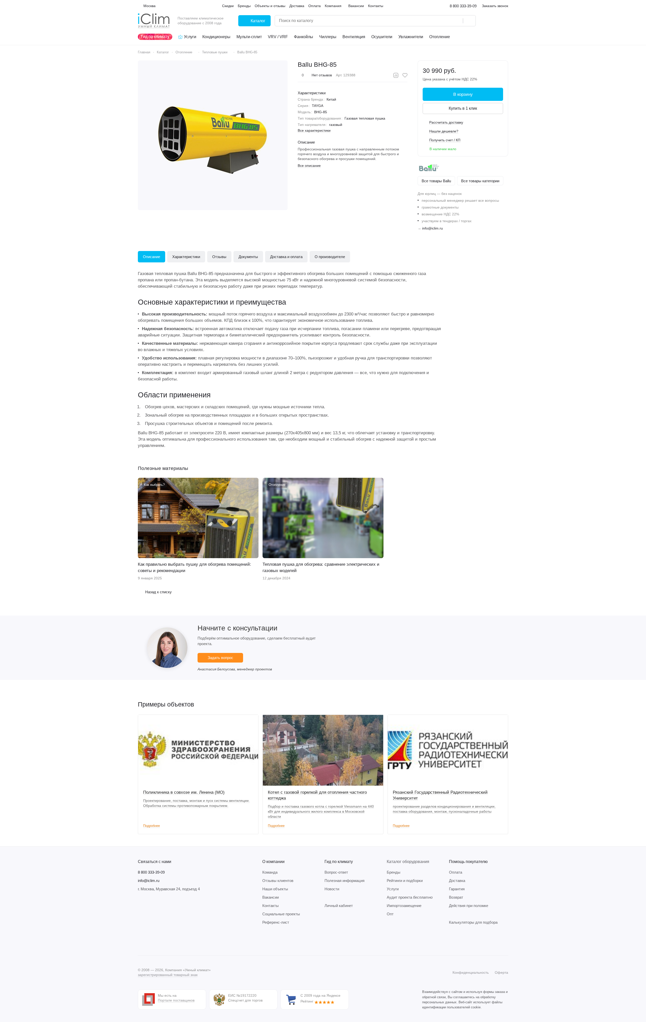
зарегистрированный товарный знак (168, 975)
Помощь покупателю (468, 861)
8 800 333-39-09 (463, 6)
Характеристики (186, 257)
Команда (269, 872)
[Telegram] (151, 940)
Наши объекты (275, 889)
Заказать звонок (495, 6)
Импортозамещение (404, 905)
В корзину (463, 94)
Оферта (501, 972)
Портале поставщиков (176, 1000)
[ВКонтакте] (141, 940)
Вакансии (270, 897)
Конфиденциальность (471, 972)
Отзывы (219, 257)
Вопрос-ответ (336, 872)
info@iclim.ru (432, 228)
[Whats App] (171, 940)
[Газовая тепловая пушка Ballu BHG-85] (213, 135)
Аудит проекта (410, 897)
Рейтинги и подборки (405, 880)
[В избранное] (404, 75)
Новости (332, 889)
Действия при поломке (468, 905)
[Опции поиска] (446, 20)
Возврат (456, 897)
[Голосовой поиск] (457, 20)
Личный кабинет (339, 905)
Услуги (393, 889)
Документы (248, 257)
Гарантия (457, 889)
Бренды (393, 872)
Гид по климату (339, 861)
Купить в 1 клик (463, 108)
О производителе (330, 257)
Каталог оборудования (408, 861)
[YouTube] (161, 940)
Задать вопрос (220, 657)
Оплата (455, 872)
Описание (151, 257)
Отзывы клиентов (277, 880)
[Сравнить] (395, 75)
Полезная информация (344, 880)
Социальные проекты (281, 914)
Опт (390, 914)
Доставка (457, 880)
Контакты (270, 905)
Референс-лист (275, 922)
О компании (273, 861)
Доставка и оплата (286, 257)
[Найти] (469, 20)
